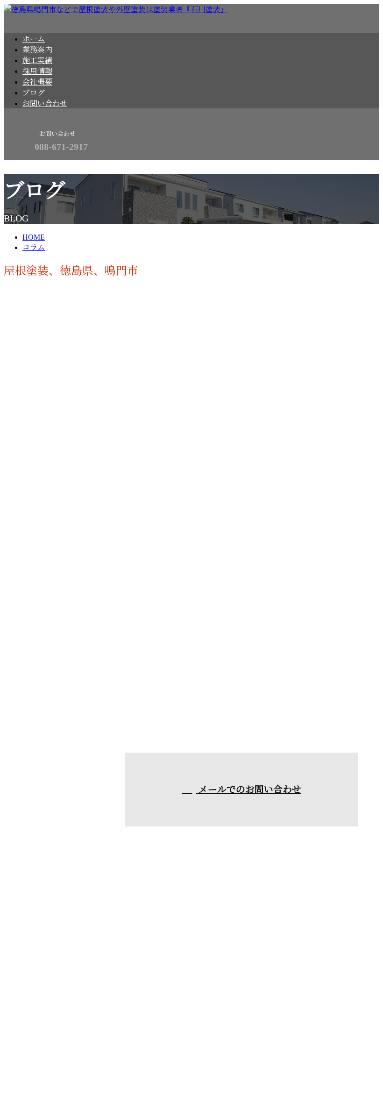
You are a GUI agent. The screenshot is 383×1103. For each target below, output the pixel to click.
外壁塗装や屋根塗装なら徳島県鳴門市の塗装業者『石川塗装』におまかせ (142, 946)
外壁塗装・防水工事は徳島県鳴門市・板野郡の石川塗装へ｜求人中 (116, 1074)
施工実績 (37, 60)
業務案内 (37, 50)
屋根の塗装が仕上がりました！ (66, 664)
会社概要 (37, 82)
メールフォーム (36, 165)
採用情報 (37, 71)
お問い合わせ (44, 103)
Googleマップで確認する (47, 1022)
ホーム (33, 39)
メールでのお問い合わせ (248, 789)
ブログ (33, 93)
